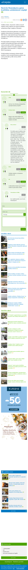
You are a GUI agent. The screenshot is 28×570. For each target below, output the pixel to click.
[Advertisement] (14, 75)
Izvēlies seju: (5, 211)
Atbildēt (23, 99)
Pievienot (23, 229)
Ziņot (18, 99)
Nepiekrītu (22, 568)
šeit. (14, 568)
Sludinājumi (8, 561)
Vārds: (3, 206)
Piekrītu (18, 568)
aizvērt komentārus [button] (14, 93)
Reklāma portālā (18, 561)
